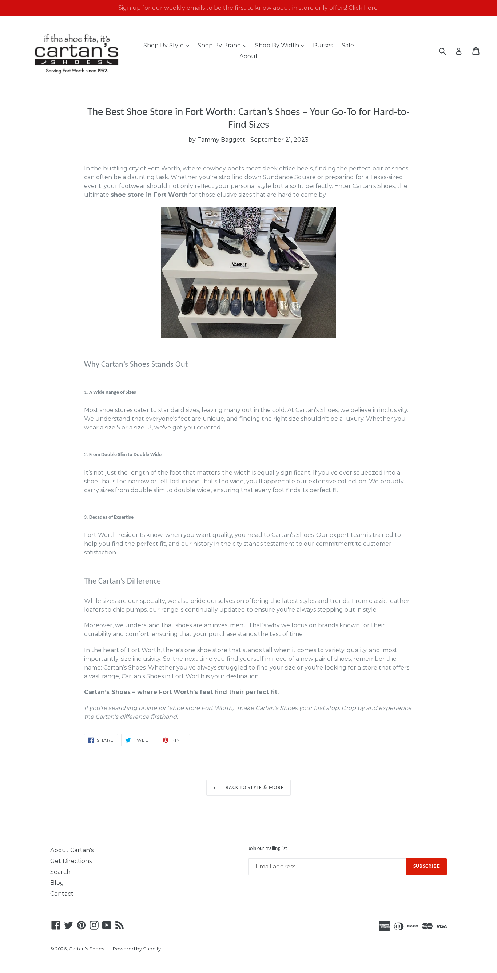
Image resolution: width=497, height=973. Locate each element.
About (248, 56)
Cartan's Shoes (86, 949)
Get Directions (71, 861)
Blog (57, 882)
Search (60, 871)
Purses (323, 45)
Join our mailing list (268, 848)
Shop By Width (281, 45)
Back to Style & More (254, 787)
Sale (348, 45)
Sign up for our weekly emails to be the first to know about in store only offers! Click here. (248, 7)
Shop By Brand (224, 45)
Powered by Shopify (137, 949)
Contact (61, 893)
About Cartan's (72, 850)
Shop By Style (167, 45)
